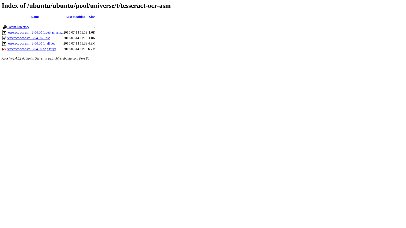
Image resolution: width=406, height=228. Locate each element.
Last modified (75, 17)
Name (35, 17)
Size (92, 17)
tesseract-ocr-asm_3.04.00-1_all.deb (31, 43)
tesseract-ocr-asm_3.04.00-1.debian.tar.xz (35, 32)
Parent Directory (18, 27)
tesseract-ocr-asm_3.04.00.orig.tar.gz (31, 49)
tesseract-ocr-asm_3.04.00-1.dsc (28, 38)
